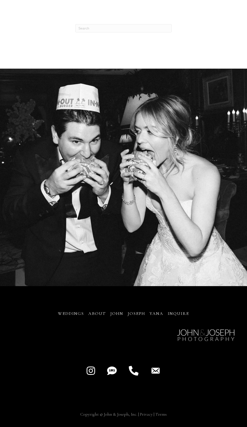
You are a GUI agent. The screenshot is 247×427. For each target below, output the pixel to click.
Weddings (71, 313)
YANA (156, 313)
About (97, 313)
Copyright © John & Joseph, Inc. (108, 414)
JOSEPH (136, 313)
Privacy (146, 414)
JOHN (116, 313)
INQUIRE (178, 313)
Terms (161, 414)
